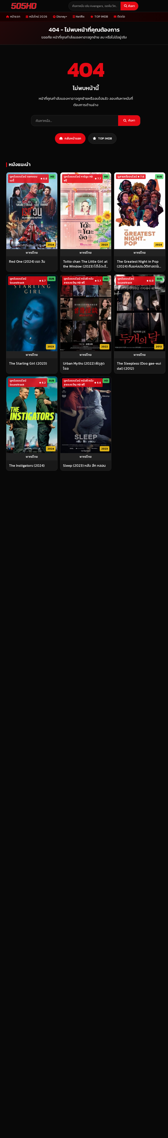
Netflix (80, 16)
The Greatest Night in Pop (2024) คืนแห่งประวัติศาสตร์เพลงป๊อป (139, 264)
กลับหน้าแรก (73, 138)
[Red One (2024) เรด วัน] (31, 210)
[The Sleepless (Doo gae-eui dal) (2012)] (139, 313)
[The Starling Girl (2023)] (31, 313)
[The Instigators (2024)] (31, 414)
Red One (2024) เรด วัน (27, 261)
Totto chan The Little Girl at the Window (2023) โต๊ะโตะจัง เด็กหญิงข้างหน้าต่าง (85, 264)
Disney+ (61, 16)
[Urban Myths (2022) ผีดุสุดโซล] (85, 313)
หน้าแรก (15, 16)
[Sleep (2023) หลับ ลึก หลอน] (85, 414)
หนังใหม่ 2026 (38, 16)
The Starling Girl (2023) (28, 363)
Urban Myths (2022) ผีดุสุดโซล (84, 366)
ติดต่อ (121, 16)
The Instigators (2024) (26, 465)
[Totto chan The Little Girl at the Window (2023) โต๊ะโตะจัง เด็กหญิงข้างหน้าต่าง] (85, 210)
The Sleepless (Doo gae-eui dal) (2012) (139, 366)
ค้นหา (131, 6)
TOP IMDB (101, 16)
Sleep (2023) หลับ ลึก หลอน (84, 465)
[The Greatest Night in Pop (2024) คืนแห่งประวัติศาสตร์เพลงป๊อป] (139, 210)
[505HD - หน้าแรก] (23, 6)
